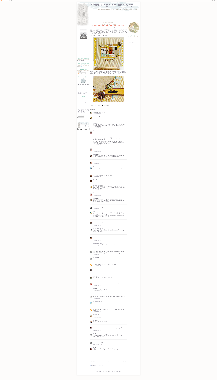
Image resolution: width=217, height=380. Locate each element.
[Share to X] (106, 105)
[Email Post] (102, 105)
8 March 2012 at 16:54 (97, 240)
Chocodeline (95, 314)
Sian (96, 105)
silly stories (80, 110)
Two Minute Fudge (81, 93)
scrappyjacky (95, 116)
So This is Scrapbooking (133, 41)
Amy (93, 111)
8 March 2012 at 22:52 (97, 285)
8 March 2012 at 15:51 (97, 225)
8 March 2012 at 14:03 (97, 195)
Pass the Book (131, 42)
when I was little (81, 112)
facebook (83, 32)
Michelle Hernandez (96, 185)
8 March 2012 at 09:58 (97, 127)
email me (83, 29)
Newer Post (93, 361)
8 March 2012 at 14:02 (97, 189)
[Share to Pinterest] (108, 105)
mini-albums (87, 108)
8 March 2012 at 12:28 (97, 163)
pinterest (83, 31)
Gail (93, 347)
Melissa (94, 198)
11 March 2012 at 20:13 (97, 344)
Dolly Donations (86, 98)
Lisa (93, 333)
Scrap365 (81, 102)
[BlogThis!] (105, 105)
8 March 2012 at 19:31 (97, 260)
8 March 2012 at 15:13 (97, 208)
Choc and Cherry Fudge (82, 92)
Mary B (94, 179)
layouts (79, 108)
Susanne (94, 154)
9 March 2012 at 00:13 (97, 298)
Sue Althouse (95, 308)
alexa (94, 288)
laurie (94, 166)
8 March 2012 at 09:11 (97, 113)
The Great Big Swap (85, 103)
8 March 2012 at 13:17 (97, 176)
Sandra (94, 276)
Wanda (94, 123)
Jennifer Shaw (95, 257)
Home (108, 361)
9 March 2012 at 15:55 (97, 311)
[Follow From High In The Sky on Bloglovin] (79, 66)
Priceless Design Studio (116, 371)
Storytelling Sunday (132, 40)
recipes (78, 109)
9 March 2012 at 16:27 (97, 317)
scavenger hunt (83, 109)
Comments (80, 73)
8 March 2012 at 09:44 (97, 120)
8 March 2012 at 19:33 (97, 265)
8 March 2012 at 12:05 (97, 144)
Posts (80, 71)
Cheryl (94, 211)
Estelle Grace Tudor (96, 301)
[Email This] (104, 105)
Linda (94, 192)
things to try (86, 111)
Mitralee (94, 263)
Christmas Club (80, 98)
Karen (94, 268)
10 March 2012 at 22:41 (97, 330)
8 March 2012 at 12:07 (97, 151)
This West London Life (97, 228)
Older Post (124, 361)
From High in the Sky (100, 371)
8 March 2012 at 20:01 (97, 273)
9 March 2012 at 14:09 (97, 305)
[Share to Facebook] (107, 105)
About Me (130, 37)
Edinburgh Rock (81, 91)
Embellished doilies (81, 99)
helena (94, 147)
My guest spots (85, 100)
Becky (94, 320)
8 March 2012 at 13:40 (97, 182)
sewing (88, 109)
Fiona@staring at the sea (97, 243)
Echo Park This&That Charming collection (116, 71)
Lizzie (94, 130)
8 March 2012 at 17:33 (97, 254)
